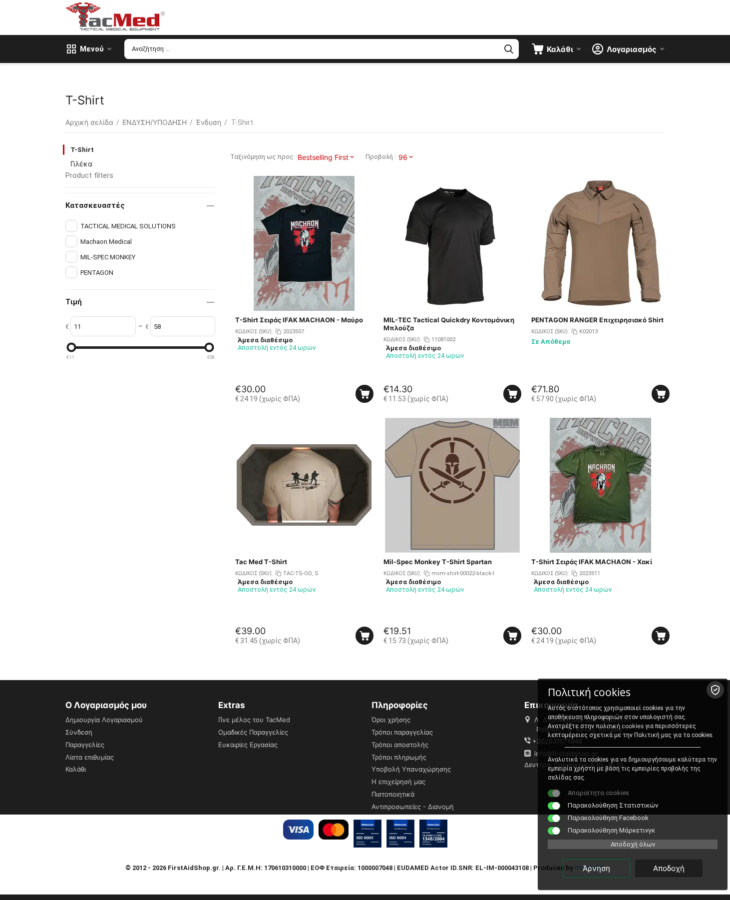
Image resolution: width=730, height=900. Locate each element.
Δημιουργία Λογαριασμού (104, 720)
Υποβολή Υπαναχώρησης (411, 769)
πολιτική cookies (620, 726)
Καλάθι (75, 769)
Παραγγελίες (84, 745)
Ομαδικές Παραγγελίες (253, 732)
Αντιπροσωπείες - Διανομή (412, 807)
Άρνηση (596, 868)
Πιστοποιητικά (392, 794)
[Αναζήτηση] (509, 49)
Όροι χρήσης (390, 720)
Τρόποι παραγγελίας (402, 732)
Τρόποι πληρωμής (398, 757)
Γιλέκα (81, 163)
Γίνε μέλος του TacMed (254, 720)
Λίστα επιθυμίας (89, 757)
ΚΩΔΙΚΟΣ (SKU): (254, 331)
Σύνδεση (78, 732)
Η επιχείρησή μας (398, 782)
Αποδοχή (669, 868)
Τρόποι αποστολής (399, 745)
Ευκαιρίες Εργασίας (248, 745)
